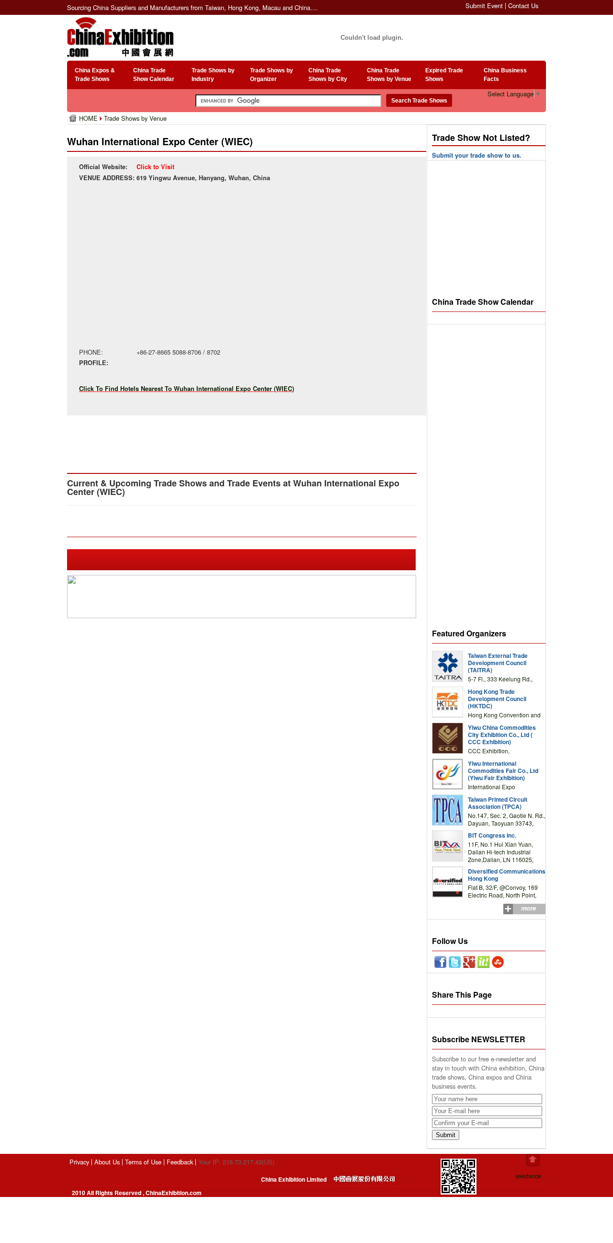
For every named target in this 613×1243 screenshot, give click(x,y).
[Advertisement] (243, 441)
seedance (528, 1175)
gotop (533, 1160)
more (528, 908)
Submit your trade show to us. (477, 155)
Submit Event (484, 5)
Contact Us (523, 5)
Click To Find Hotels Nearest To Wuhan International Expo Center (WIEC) (186, 388)
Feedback (180, 1161)
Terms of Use (143, 1161)
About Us (107, 1161)
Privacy (79, 1161)
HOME (89, 118)
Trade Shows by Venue (135, 118)
